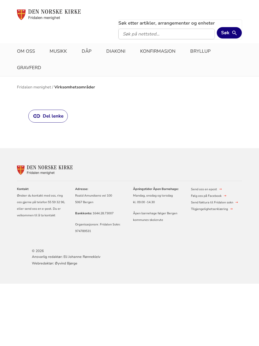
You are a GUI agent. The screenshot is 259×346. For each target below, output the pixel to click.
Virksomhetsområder (74, 87)
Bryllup (200, 51)
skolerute (156, 220)
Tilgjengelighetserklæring (209, 209)
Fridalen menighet (34, 87)
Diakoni (115, 51)
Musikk (58, 51)
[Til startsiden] (48, 14)
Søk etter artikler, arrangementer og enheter (166, 23)
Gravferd (29, 68)
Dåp (87, 51)
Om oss (26, 51)
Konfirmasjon (158, 51)
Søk (225, 33)
